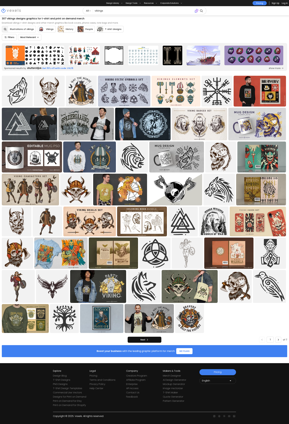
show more (275, 68)
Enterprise (132, 384)
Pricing (93, 375)
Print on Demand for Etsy (67, 401)
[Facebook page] (219, 416)
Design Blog (60, 375)
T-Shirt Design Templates (67, 388)
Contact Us (132, 392)
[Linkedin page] (234, 416)
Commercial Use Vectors (67, 392)
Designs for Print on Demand (69, 396)
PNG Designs (60, 384)
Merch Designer (172, 375)
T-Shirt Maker (170, 392)
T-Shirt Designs (61, 380)
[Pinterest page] (224, 416)
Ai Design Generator (174, 380)
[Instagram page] (214, 416)
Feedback (132, 396)
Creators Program (136, 375)
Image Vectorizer (173, 388)
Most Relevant (28, 37)
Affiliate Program (136, 380)
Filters (11, 37)
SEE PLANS (184, 351)
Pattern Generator (173, 401)
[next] (278, 340)
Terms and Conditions (102, 380)
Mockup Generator (174, 384)
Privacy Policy (97, 384)
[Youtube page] (229, 416)
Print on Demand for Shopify (69, 405)
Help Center (96, 388)
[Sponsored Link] (35, 55)
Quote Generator (173, 396)
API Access (132, 388)
